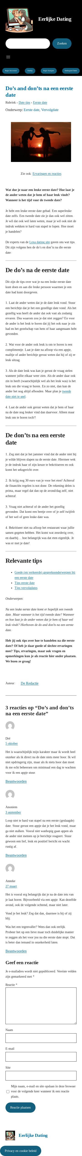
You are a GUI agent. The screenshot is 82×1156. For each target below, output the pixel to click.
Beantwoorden (16, 781)
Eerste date (40, 102)
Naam (9, 1030)
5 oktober (11, 743)
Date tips (24, 102)
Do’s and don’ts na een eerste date (39, 91)
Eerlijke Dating (54, 19)
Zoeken (62, 43)
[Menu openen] (8, 57)
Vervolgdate (50, 110)
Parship (30, 71)
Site (7, 1067)
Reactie (11, 985)
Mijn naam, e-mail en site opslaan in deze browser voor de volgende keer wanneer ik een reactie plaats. (43, 1091)
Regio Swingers (48, 71)
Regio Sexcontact (11, 71)
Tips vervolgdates (26, 588)
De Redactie (29, 683)
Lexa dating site (39, 242)
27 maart (11, 886)
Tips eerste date (25, 583)
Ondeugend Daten (71, 71)
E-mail (9, 1048)
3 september (13, 812)
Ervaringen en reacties (47, 173)
